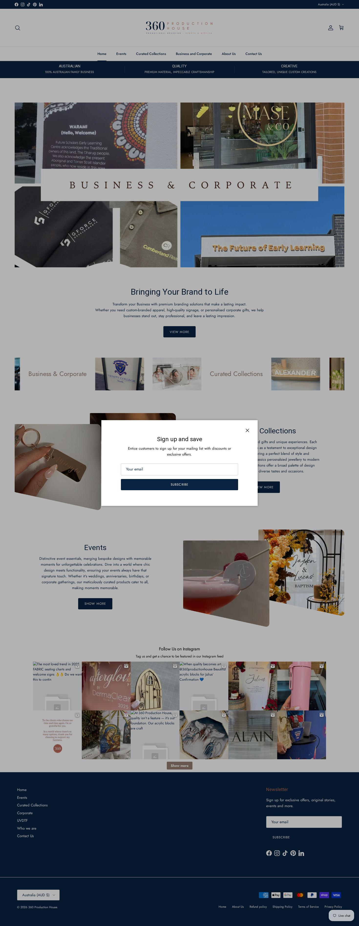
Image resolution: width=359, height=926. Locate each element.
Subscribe (179, 484)
